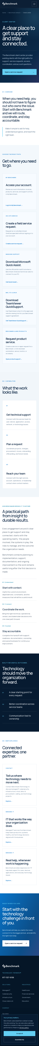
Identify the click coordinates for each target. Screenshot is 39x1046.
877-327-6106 (8, 977)
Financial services (28, 994)
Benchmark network (14, 12)
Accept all (19, 1033)
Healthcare (26, 990)
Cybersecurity (7, 994)
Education (25, 1001)
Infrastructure (7, 997)
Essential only (19, 1040)
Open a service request (19, 72)
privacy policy (24, 1028)
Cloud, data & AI (7, 1001)
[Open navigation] (34, 4)
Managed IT (6, 990)
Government (26, 997)
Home (4, 12)
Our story (5, 1014)
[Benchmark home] (10, 4)
